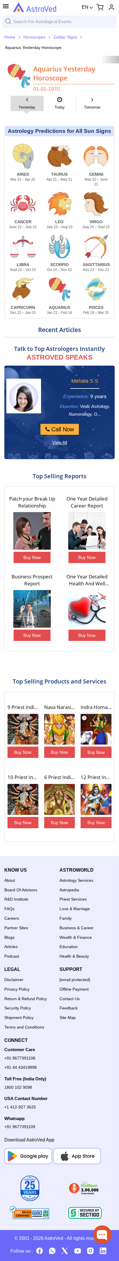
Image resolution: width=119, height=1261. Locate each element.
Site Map (68, 1017)
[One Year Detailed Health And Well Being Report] (87, 609)
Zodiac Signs (65, 37)
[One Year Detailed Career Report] (87, 531)
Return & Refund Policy (25, 998)
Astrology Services (76, 880)
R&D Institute (16, 899)
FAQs (9, 908)
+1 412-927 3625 (20, 1107)
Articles (11, 946)
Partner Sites (16, 927)
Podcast (11, 956)
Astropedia (69, 890)
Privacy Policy (16, 989)
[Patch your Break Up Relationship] (32, 531)
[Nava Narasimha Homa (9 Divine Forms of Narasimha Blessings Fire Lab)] (59, 729)
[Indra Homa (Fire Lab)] (96, 729)
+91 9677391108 (19, 1058)
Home (9, 37)
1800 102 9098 (18, 1087)
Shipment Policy (19, 1017)
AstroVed (53, 1238)
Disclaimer (13, 979)
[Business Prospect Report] (32, 609)
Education (69, 946)
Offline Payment (74, 989)
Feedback (69, 1008)
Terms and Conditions (24, 1027)
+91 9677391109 (19, 1126)
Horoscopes (34, 37)
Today (60, 107)
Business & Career (77, 927)
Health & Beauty (74, 956)
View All (59, 442)
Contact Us (70, 998)
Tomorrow (92, 107)
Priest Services (73, 899)
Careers (11, 918)
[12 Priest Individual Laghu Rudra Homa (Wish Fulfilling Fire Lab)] (96, 800)
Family (66, 918)
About (9, 880)
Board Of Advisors (20, 890)
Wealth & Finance (76, 937)
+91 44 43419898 (20, 1067)
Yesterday (26, 107)
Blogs (9, 937)
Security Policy (17, 1008)
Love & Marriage (75, 908)
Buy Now (32, 557)
